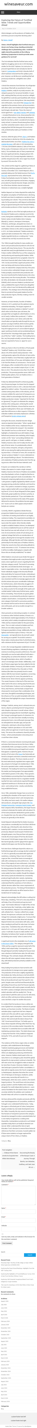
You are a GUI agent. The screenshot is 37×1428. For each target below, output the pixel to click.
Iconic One (8, 1426)
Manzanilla (4, 635)
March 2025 (4, 1358)
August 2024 (4, 1381)
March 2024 (4, 1398)
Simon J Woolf (8, 40)
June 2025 (4, 1348)
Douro (20, 754)
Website (4, 1225)
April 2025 (4, 1354)
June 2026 (4, 1308)
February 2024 (5, 1401)
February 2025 (5, 1361)
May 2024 (4, 1391)
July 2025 (3, 1344)
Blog (9, 1141)
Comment (5, 1184)
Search (3, 1252)
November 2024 (5, 1371)
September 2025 (6, 1338)
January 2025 (5, 1364)
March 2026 (4, 1318)
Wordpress (28, 1426)
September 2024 (6, 1378)
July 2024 (3, 1384)
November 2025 (5, 1331)
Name (3, 1208)
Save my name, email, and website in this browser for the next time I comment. (18, 1238)
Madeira (4, 90)
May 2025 (4, 1351)
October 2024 (5, 1374)
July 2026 (3, 1304)
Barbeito (4, 211)
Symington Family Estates (23, 805)
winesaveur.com (18, 4)
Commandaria (11, 71)
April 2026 (4, 1314)
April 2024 (4, 1394)
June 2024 (4, 1388)
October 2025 (5, 1334)
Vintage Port (27, 103)
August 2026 (4, 1301)
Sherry (25, 137)
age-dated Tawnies (20, 112)
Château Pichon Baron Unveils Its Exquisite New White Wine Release (10, 1155)
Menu (18, 12)
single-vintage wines (18, 416)
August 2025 (4, 1341)
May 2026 (4, 1311)
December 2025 (5, 1328)
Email (3, 1217)
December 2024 (5, 1368)
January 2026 (5, 1324)
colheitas (32, 112)
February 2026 (5, 1321)
